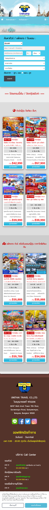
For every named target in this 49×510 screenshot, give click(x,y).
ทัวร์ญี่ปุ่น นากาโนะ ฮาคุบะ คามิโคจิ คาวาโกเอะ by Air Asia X (13, 336)
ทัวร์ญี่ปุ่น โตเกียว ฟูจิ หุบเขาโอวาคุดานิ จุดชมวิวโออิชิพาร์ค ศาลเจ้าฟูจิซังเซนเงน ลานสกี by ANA (13, 202)
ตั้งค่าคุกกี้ (13, 505)
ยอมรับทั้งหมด (36, 505)
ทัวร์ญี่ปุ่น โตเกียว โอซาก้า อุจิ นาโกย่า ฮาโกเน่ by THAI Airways (35, 142)
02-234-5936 (20, 468)
